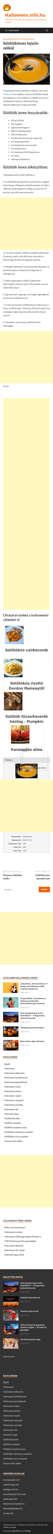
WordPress (17, 1531)
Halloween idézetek (13, 1245)
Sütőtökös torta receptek (16, 1136)
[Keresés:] (26, 889)
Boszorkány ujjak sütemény (32, 1041)
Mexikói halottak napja (30, 1339)
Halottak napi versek (29, 1311)
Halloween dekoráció (14, 1073)
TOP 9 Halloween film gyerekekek (20, 1241)
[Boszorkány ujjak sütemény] (10, 1041)
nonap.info (8, 1513)
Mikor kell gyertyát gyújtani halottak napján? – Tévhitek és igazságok (33, 1327)
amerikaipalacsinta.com (14, 1494)
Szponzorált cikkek (13, 1141)
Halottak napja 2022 (14, 1254)
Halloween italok (12, 1086)
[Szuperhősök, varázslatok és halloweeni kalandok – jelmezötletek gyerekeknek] (10, 998)
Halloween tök (11, 1109)
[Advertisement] (26, 223)
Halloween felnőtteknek (15, 1077)
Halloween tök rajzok (14, 1250)
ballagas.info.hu (10, 1489)
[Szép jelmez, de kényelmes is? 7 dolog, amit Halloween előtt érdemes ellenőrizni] (10, 984)
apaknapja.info (10, 1499)
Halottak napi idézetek (30, 1297)
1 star (24, 768)
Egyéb (7, 1064)
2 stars (28, 768)
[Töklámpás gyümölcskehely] (10, 1028)
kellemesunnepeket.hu (14, 1503)
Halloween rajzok (12, 1095)
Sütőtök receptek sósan (15, 1127)
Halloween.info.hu (25, 15)
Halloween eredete (13, 1232)
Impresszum (9, 1356)
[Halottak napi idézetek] (10, 1298)
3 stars (33, 768)
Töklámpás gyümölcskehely (32, 1027)
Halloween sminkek (13, 1104)
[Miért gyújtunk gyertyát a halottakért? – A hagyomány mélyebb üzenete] (10, 1013)
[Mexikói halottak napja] (10, 1339)
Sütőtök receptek (27, 39)
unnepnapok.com (11, 1479)
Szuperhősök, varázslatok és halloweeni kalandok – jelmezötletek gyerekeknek (32, 1001)
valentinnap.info (11, 1484)
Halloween (9, 1068)
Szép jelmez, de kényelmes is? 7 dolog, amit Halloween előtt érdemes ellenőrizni (34, 986)
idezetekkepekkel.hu (13, 1508)
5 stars (43, 768)
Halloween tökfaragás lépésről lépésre (22, 1236)
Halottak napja (11, 1113)
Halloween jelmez (12, 1091)
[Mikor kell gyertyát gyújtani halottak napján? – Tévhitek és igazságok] (10, 1325)
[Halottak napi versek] (10, 1311)
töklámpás (8, 94)
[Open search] (47, 30)
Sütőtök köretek (12, 1118)
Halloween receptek (11, 39)
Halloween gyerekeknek (15, 1082)
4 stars (38, 768)
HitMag (28, 1531)
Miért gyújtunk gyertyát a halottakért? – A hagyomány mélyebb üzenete (32, 1015)
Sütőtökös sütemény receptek (18, 1132)
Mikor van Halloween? (15, 1227)
